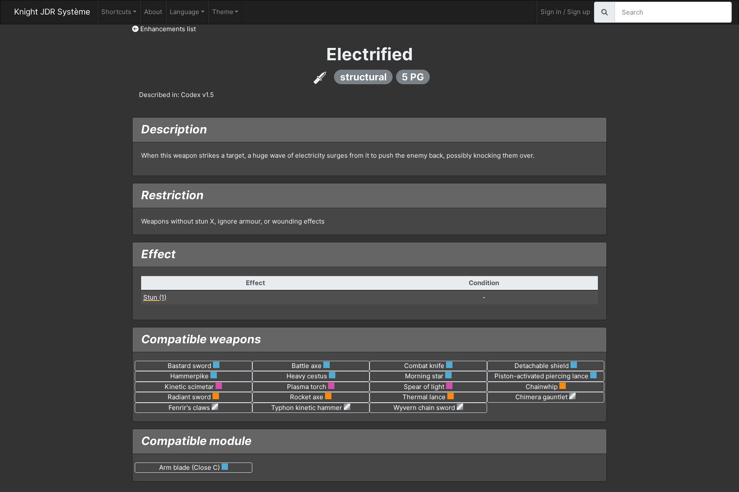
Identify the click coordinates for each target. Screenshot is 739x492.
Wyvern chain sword (424, 408)
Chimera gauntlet (541, 397)
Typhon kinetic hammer (306, 408)
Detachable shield (541, 366)
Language (184, 12)
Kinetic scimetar (189, 387)
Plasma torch (306, 387)
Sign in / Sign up (565, 12)
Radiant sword (189, 397)
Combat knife (424, 366)
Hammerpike (189, 376)
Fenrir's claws (189, 408)
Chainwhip (542, 387)
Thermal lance (424, 397)
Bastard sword (189, 366)
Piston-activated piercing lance (541, 376)
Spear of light (424, 387)
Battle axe (307, 366)
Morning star (424, 376)
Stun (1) (154, 297)
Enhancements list (167, 29)
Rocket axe (306, 397)
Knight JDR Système (52, 12)
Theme (223, 12)
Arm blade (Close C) (189, 467)
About (153, 12)
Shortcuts (116, 12)
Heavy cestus (307, 376)
